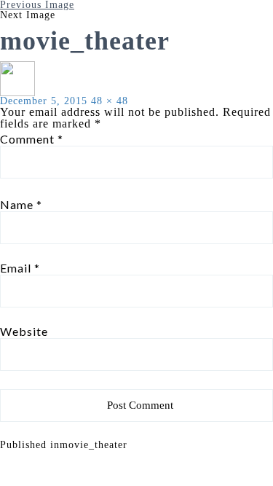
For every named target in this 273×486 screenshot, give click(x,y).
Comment (31, 139)
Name (21, 205)
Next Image (27, 14)
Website (24, 331)
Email (20, 268)
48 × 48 (109, 100)
